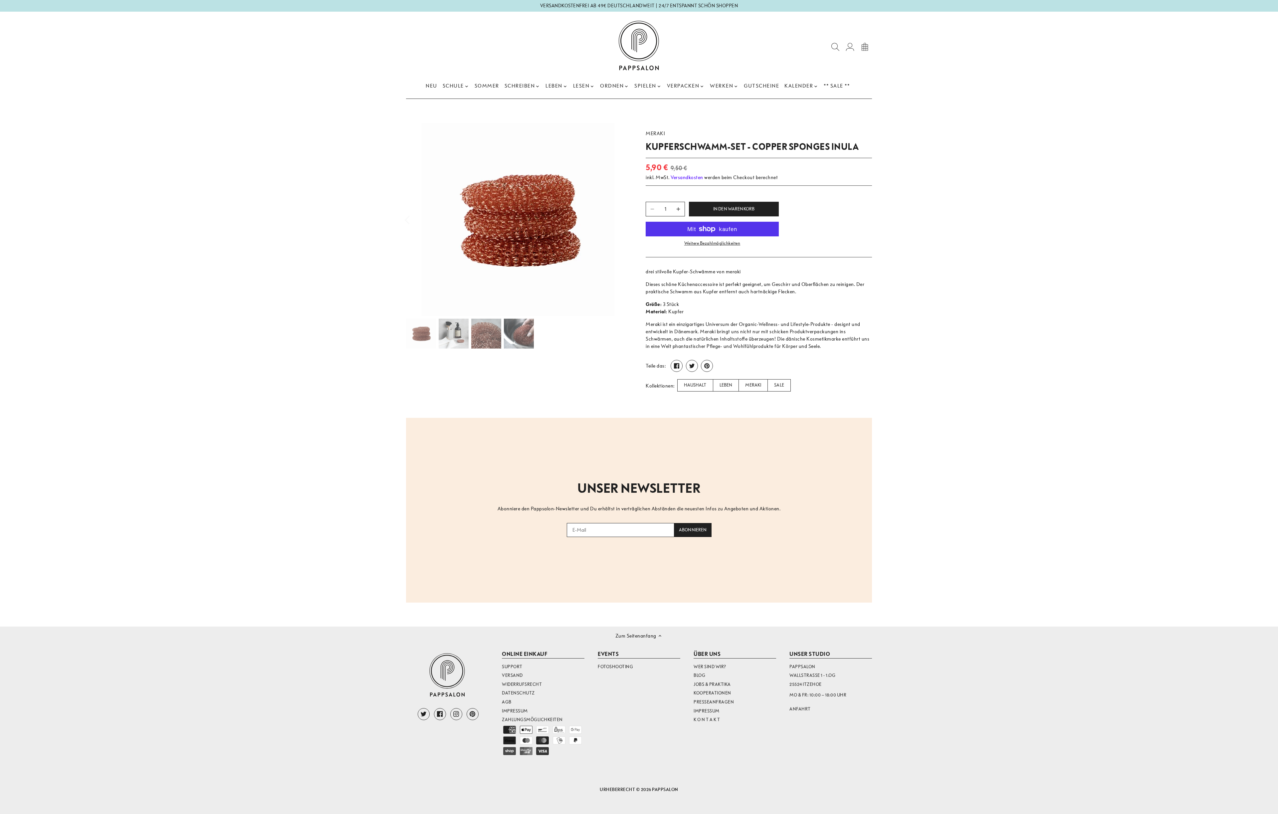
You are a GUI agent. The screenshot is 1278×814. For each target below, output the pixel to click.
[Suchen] (835, 46)
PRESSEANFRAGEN (714, 701)
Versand (512, 675)
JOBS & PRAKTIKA (712, 684)
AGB (507, 701)
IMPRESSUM (707, 710)
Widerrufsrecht (522, 684)
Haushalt (695, 385)
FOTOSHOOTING (615, 666)
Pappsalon (665, 789)
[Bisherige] (416, 219)
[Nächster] (619, 219)
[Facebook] (440, 714)
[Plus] (678, 209)
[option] (518, 219)
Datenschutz (518, 692)
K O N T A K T (707, 719)
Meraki (655, 133)
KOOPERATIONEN (712, 692)
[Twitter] (424, 714)
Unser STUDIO (809, 654)
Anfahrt (800, 708)
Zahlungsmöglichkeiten (532, 719)
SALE (779, 385)
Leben (726, 385)
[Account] (850, 46)
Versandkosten (687, 177)
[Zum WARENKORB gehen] (865, 46)
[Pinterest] (473, 714)
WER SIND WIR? (710, 666)
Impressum (515, 710)
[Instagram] (456, 714)
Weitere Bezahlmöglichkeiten (712, 243)
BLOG (699, 675)
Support (512, 666)
